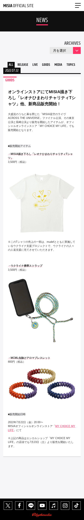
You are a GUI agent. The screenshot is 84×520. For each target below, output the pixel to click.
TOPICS (70, 64)
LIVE (35, 64)
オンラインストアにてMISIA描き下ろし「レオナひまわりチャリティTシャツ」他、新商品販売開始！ (42, 97)
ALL (11, 64)
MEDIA (58, 64)
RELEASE (23, 64)
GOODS (46, 64)
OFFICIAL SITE (18, 5)
